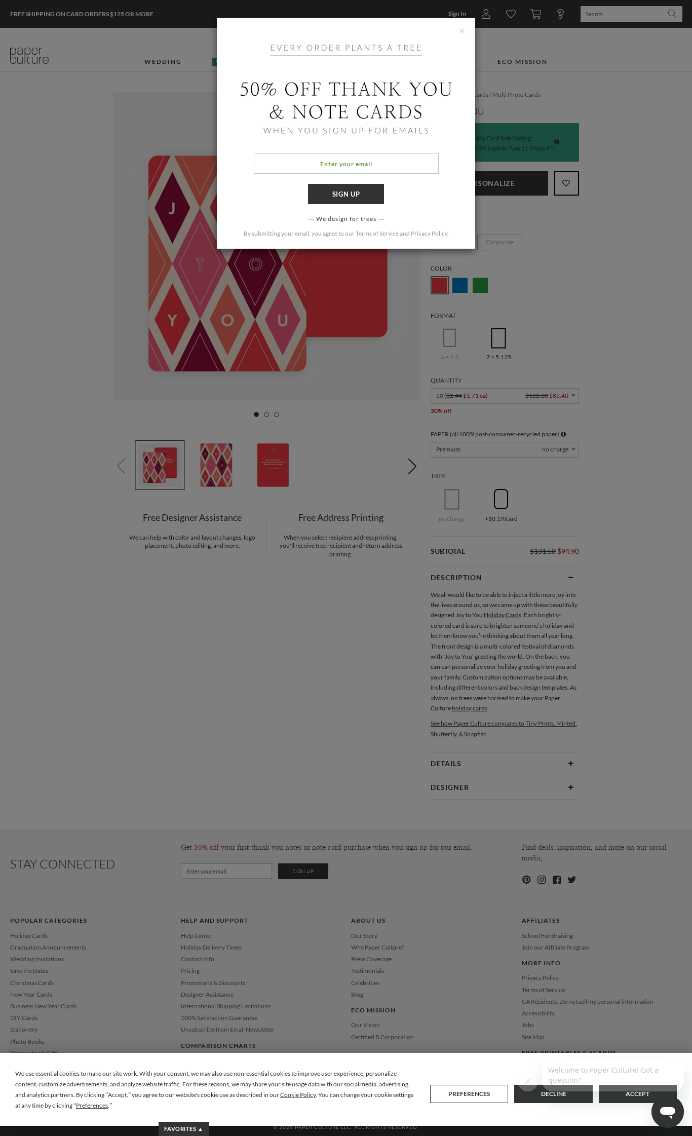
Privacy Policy (429, 233)
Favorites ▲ (183, 1128)
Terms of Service (377, 233)
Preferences (469, 1093)
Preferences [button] (92, 1105)
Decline (553, 1093)
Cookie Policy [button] (298, 1095)
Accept (637, 1093)
